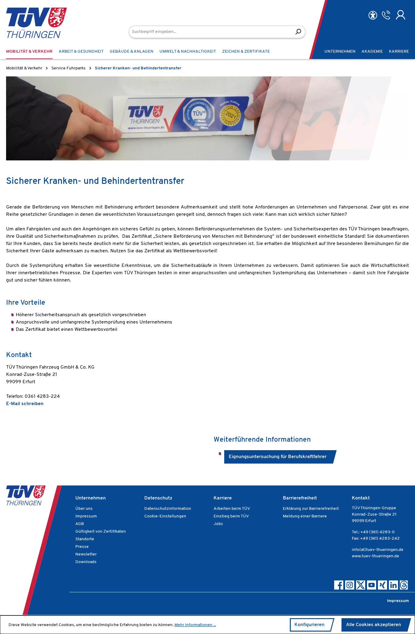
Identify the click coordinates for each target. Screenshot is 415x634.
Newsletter (86, 554)
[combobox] (210, 32)
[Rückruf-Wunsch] (386, 15)
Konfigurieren (309, 624)
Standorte (84, 539)
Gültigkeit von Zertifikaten (100, 531)
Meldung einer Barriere (305, 516)
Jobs (218, 524)
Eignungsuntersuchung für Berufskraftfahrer (278, 456)
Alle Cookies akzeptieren (373, 624)
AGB (79, 524)
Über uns (84, 508)
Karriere (223, 498)
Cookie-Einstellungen (165, 516)
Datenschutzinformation (167, 508)
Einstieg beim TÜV (231, 516)
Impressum (86, 516)
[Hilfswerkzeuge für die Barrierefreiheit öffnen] (372, 15)
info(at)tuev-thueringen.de (377, 550)
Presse (82, 547)
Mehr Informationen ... (195, 625)
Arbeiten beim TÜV (232, 508)
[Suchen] (298, 32)
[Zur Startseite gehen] (27, 23)
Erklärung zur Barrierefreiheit (311, 508)
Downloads (86, 562)
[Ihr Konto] (400, 15)
